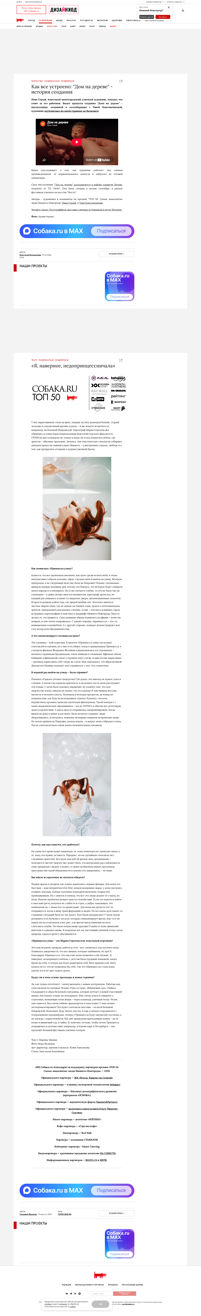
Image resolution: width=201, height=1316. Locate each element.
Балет (73, 26)
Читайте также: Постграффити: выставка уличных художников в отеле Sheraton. (76, 209)
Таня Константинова (91, 202)
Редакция (66, 1285)
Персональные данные (132, 1285)
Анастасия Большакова (30, 255)
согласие (63, 1304)
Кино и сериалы (24, 26)
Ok (100, 1304)
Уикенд (102, 26)
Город (31, 20)
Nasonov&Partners (106, 1101)
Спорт (92, 26)
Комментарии (115, 254)
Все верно (163, 17)
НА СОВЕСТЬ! (108, 1153)
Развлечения (45, 20)
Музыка (39, 26)
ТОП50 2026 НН (64, 1214)
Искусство (52, 26)
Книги (82, 26)
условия (48, 1304)
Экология (102, 20)
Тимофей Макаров (28, 1214)
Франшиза (113, 1285)
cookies (73, 1306)
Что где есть (86, 20)
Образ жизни (133, 20)
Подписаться (52, 81)
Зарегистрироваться (33, 2)
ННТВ (103, 1160)
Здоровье (117, 20)
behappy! (115, 1084)
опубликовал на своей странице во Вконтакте (71, 110)
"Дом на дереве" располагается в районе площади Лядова (88, 184)
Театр (63, 26)
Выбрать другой (146, 17)
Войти (19, 2)
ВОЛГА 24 (91, 1160)
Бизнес (113, 26)
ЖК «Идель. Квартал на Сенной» (93, 1077)
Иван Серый (69, 202)
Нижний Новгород (153, 2)
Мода (59, 20)
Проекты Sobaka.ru (174, 2)
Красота (71, 20)
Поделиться (67, 81)
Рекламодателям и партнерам (89, 1285)
